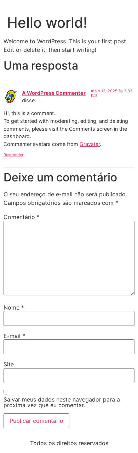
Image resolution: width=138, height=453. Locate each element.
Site (9, 364)
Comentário (22, 217)
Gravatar (90, 144)
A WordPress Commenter (54, 93)
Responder (13, 154)
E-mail (14, 336)
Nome (14, 307)
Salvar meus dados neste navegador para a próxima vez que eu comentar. (62, 402)
